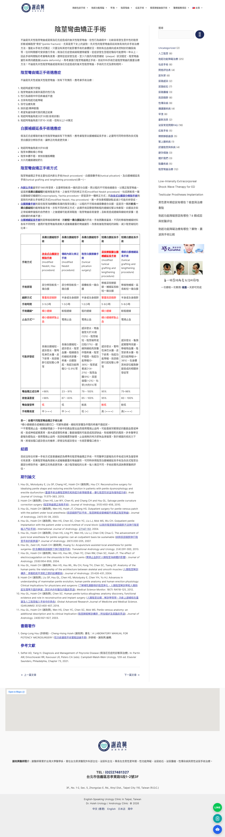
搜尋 (160, 27)
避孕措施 (163, 152)
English (111, 808)
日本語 (121, 808)
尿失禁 (162, 75)
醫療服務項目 (179, 7)
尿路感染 (163, 81)
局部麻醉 (163, 97)
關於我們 (163, 158)
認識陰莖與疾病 (167, 147)
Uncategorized (167, 47)
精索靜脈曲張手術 (158, 7)
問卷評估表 (164, 70)
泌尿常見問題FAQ (168, 125)
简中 (130, 808)
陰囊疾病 (163, 163)
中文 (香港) (98, 808)
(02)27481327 (117, 772)
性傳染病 (163, 103)
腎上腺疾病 (164, 141)
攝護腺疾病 (164, 108)
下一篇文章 (132, 674)
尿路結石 (163, 86)
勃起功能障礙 (97, 7)
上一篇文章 (28, 674)
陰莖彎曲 (125, 7)
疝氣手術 (139, 7)
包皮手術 (163, 64)
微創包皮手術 (78, 7)
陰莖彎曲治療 (165, 169)
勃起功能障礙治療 (168, 58)
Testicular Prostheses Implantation (180, 194)
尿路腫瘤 (163, 92)
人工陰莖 (163, 53)
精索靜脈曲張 (165, 136)
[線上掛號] (217, 818)
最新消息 (163, 119)
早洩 (112, 7)
